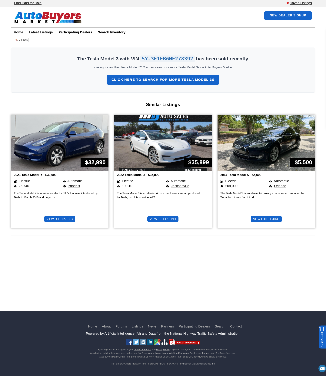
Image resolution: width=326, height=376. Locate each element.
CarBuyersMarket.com (149, 353)
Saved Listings (301, 3)
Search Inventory (111, 32)
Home (18, 32)
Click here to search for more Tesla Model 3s (163, 80)
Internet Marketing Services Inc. (199, 363)
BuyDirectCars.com (225, 353)
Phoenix (74, 186)
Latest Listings (41, 32)
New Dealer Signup (288, 15)
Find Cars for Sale (28, 3)
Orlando (280, 186)
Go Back (23, 40)
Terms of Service (142, 349)
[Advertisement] (124, 266)
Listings (137, 326)
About (106, 326)
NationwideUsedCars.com (175, 353)
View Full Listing (60, 219)
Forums (121, 326)
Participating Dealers (75, 32)
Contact (236, 326)
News (152, 326)
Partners (167, 326)
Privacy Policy (163, 349)
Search (220, 326)
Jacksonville (180, 186)
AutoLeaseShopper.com (202, 353)
